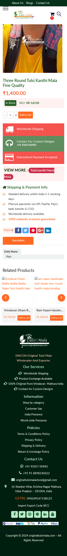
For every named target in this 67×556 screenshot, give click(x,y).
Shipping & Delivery (33, 445)
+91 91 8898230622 (36, 473)
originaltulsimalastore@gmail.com (36, 480)
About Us (17, 3)
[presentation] (5, 298)
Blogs (29, 3)
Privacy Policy (33, 440)
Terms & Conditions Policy (33, 434)
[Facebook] (18, 230)
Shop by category (33, 402)
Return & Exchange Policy (33, 451)
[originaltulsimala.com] (24, 14)
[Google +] (40, 230)
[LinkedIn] (48, 230)
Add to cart (25, 115)
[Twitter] (25, 230)
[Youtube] (52, 514)
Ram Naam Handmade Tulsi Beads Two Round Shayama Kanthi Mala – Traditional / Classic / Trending (49, 310)
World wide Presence (33, 420)
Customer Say (33, 408)
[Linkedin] (45, 514)
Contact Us (43, 3)
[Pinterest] (33, 230)
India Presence (33, 414)
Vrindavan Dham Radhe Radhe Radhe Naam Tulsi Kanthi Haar (17, 310)
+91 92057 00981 (36, 466)
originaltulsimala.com (42, 535)
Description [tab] (18, 240)
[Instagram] (29, 514)
